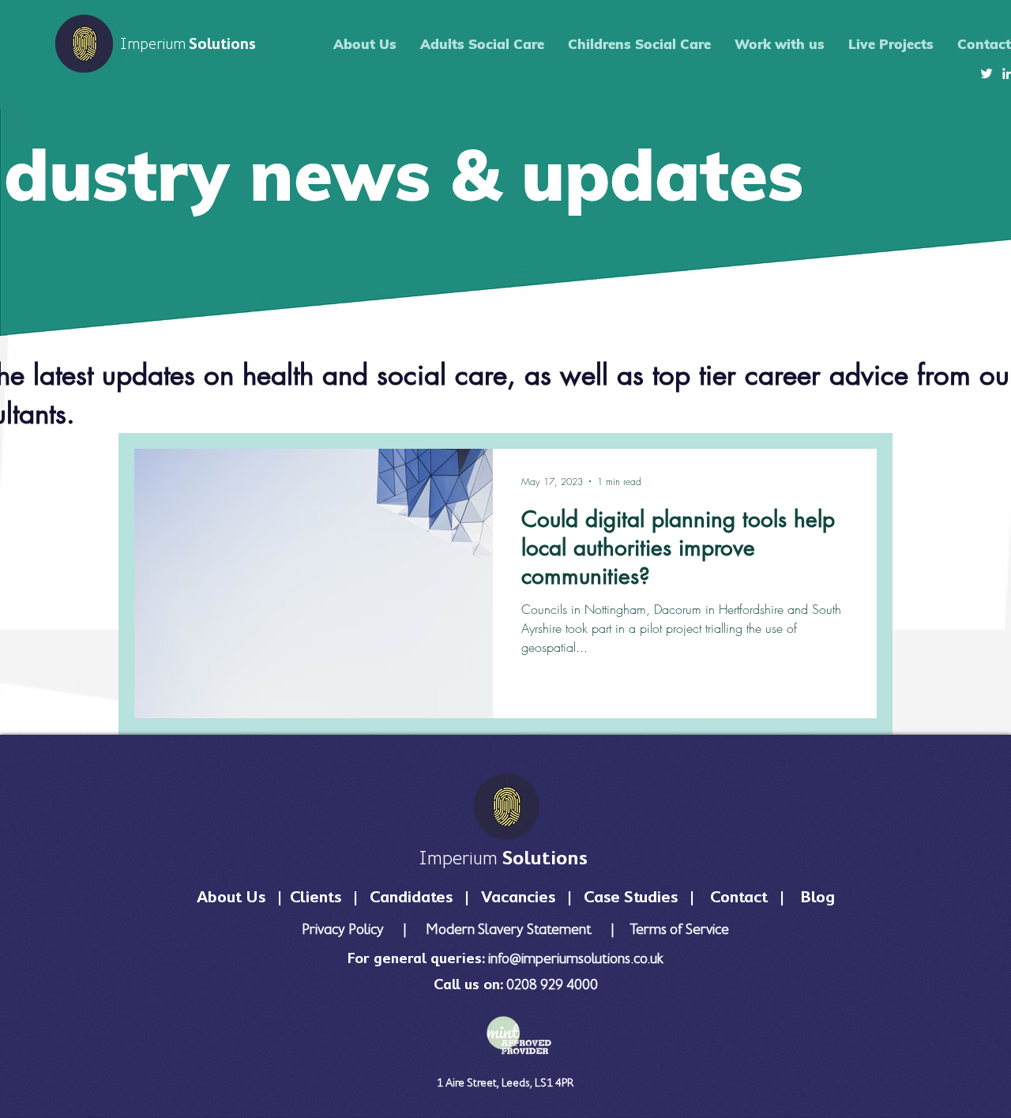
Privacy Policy (344, 928)
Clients (317, 896)
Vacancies (522, 896)
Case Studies (631, 896)
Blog (817, 896)
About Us (231, 896)
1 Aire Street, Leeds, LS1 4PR (505, 1082)
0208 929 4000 (552, 984)
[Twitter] (986, 73)
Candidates (411, 896)
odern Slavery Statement (516, 928)
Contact (741, 896)
